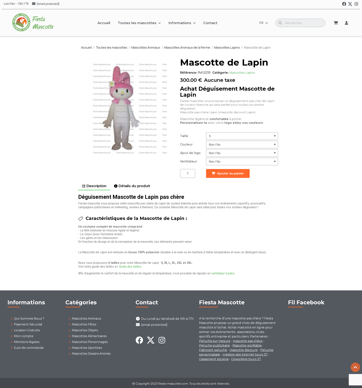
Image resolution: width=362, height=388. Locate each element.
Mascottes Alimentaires (89, 336)
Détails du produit (134, 186)
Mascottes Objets (85, 330)
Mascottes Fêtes (84, 324)
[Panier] (336, 23)
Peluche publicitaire (214, 345)
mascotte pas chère (247, 341)
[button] (82, 107)
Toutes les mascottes (137, 23)
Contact (210, 23)
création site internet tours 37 (245, 354)
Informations (179, 23)
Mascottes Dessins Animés (91, 353)
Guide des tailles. (130, 266)
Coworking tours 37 (246, 359)
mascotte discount (244, 350)
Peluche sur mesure (214, 341)
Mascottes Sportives (87, 348)
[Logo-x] (350, 4)
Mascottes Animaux (86, 318)
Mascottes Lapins (242, 72)
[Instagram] (356, 4)
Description (96, 186)
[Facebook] (344, 4)
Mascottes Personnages (90, 342)
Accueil (103, 23)
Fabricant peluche (213, 350)
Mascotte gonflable (247, 345)
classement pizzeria (214, 359)
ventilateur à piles (222, 273)
